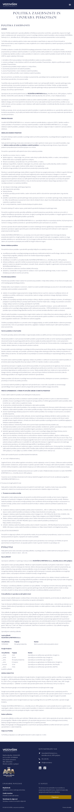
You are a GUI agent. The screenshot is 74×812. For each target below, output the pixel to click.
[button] (69, 4)
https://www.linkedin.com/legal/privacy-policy (54, 527)
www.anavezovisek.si (7, 43)
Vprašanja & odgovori (10, 799)
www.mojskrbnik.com (32, 43)
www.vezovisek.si (17, 551)
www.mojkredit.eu (46, 43)
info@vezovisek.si (60, 96)
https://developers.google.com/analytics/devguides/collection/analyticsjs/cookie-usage (27, 688)
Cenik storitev (8, 793)
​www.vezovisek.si (32, 41)
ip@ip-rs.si (20, 451)
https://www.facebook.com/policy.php (43, 512)
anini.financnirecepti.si (58, 41)
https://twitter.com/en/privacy (12, 523)
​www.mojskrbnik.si (20, 43)
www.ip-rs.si (51, 451)
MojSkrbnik (6, 788)
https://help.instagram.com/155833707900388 (46, 516)
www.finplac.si (42, 41)
